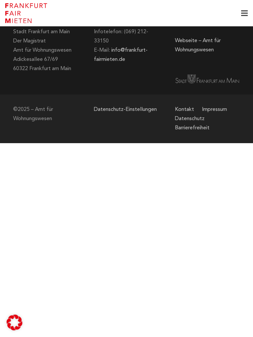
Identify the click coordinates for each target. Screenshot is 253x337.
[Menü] (244, 13)
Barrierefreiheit (192, 128)
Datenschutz (190, 118)
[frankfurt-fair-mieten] (26, 13)
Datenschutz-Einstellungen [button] (125, 109)
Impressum (214, 109)
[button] (14, 322)
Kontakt (184, 109)
